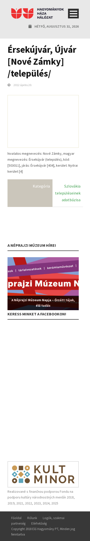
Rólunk (32, 518)
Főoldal (16, 518)
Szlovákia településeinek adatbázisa (67, 193)
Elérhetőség (39, 523)
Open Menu (73, 13)
